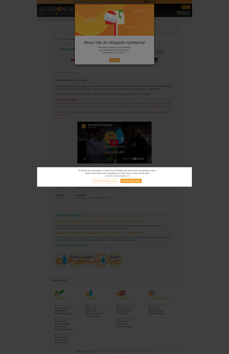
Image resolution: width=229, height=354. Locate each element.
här (128, 176)
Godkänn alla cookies (131, 181)
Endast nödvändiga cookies (105, 181)
